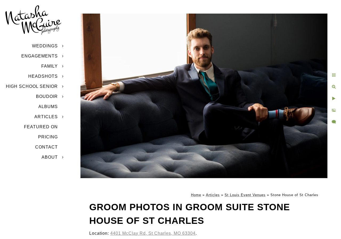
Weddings (45, 46)
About (50, 157)
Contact (46, 147)
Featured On (41, 127)
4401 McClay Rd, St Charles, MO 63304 (153, 233)
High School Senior (32, 86)
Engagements (39, 56)
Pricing (48, 137)
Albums (48, 106)
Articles (46, 116)
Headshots (43, 76)
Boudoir (47, 96)
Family (49, 66)
